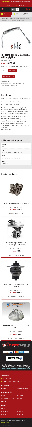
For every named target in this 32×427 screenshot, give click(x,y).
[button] (27, 29)
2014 (13, 158)
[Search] (17, 9)
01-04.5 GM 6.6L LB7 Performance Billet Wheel (16, 327)
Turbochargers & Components (18, 18)
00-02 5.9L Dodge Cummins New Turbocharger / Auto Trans (16, 244)
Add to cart (12, 70)
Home (2, 18)
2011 (3, 158)
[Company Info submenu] (30, 14)
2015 (16, 158)
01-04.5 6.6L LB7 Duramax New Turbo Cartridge (16, 285)
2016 (20, 158)
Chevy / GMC (5, 163)
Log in (3, 408)
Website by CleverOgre (7, 425)
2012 (6, 158)
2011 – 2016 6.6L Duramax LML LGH (12, 152)
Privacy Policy (5, 422)
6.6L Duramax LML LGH (11, 85)
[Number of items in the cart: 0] (30, 9)
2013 (10, 158)
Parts (6, 18)
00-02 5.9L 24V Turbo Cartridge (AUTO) (16, 203)
